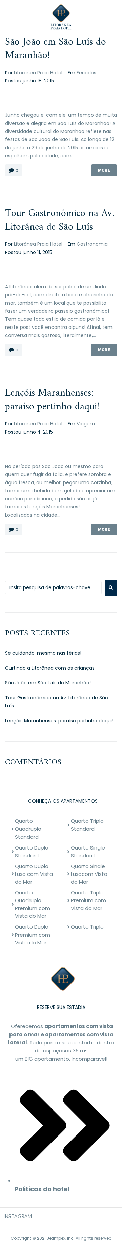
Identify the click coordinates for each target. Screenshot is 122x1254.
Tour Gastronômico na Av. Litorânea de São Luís (59, 220)
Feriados (86, 72)
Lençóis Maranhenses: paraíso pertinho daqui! (52, 400)
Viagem (86, 423)
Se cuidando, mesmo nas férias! (43, 653)
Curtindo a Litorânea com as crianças (50, 667)
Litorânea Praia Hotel (38, 72)
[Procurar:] (53, 587)
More (104, 170)
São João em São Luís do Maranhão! (55, 48)
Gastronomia (92, 244)
